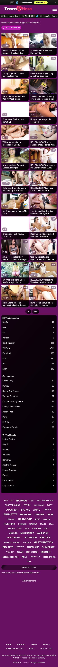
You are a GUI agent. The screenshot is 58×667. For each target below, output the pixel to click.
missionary (27, 533)
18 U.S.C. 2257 (46, 649)
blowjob (31, 537)
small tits (15, 528)
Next (35, 311)
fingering (9, 524)
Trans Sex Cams (48, 16)
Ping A (28, 444)
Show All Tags (29, 567)
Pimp (28, 417)
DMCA (32, 649)
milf (24, 556)
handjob (25, 514)
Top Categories (12, 318)
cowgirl (39, 514)
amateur (12, 509)
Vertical (28, 338)
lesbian (47, 510)
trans (43, 524)
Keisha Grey (28, 381)
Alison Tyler (28, 412)
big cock (32, 552)
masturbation (43, 542)
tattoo (8, 500)
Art (28, 364)
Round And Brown (28, 391)
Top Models (10, 435)
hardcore (25, 519)
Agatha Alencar (28, 465)
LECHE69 (28, 422)
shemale (22, 524)
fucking (27, 542)
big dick (45, 537)
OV (28, 332)
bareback (42, 533)
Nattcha (28, 449)
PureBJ (28, 386)
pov (37, 519)
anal (36, 509)
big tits (8, 547)
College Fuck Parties (28, 406)
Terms (34, 644)
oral (51, 524)
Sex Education (28, 343)
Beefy (28, 322)
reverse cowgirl (12, 542)
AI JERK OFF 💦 (30, 16)
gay (29, 561)
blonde (46, 552)
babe (50, 514)
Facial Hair (28, 353)
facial (11, 519)
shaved (46, 519)
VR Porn (28, 348)
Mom (28, 369)
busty (50, 505)
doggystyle (11, 556)
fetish (27, 505)
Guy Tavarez (28, 486)
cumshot (48, 547)
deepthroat (14, 537)
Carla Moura (28, 480)
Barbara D (28, 460)
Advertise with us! (15, 649)
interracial (49, 557)
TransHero (26, 663)
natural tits (25, 500)
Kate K (28, 475)
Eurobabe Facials (28, 427)
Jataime (28, 455)
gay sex (33, 524)
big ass (25, 509)
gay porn (36, 528)
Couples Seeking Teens (28, 401)
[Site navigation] (54, 9)
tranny (10, 552)
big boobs (39, 505)
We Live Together (28, 396)
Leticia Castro (28, 439)
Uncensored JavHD (10, 16)
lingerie (13, 533)
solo (46, 528)
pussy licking (13, 505)
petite (20, 547)
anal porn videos (45, 501)
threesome (33, 547)
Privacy (46, 644)
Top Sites (9, 376)
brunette (10, 514)
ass (27, 528)
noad (28, 327)
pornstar (35, 557)
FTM (28, 358)
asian (20, 552)
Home (8, 644)
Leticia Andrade (28, 470)
